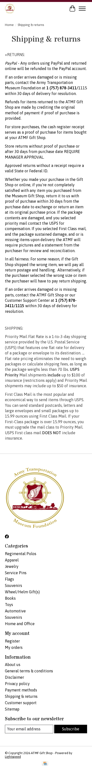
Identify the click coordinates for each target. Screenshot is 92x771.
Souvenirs (13, 585)
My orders (14, 647)
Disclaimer (14, 677)
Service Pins (15, 573)
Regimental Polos (20, 553)
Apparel (12, 560)
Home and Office (20, 623)
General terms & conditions (29, 671)
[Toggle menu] (82, 8)
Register (12, 641)
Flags (9, 579)
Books (10, 598)
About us (12, 664)
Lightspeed (13, 757)
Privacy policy (17, 683)
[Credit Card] (45, 763)
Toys (9, 604)
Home (9, 25)
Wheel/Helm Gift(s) (22, 592)
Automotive (15, 611)
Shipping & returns (21, 696)
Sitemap (12, 709)
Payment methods (21, 690)
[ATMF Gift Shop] (10, 8)
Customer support (21, 703)
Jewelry (11, 566)
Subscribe (70, 729)
